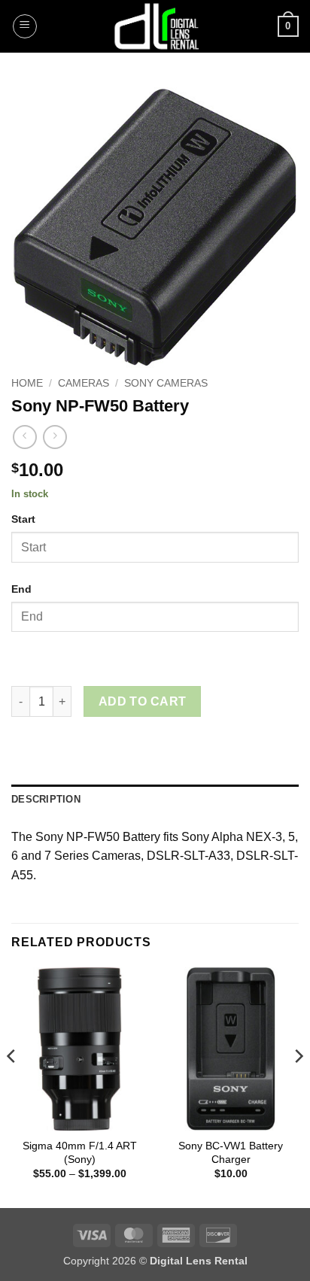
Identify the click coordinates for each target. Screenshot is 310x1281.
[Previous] (12, 1086)
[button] (25, 26)
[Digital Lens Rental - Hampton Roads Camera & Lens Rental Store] (155, 26)
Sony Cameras (166, 383)
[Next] (298, 1086)
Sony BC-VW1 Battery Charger (230, 1152)
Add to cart (143, 701)
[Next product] (24, 436)
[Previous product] (54, 436)
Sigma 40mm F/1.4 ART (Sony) (80, 1152)
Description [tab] (46, 799)
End (21, 589)
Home (27, 383)
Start (23, 519)
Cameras (83, 383)
